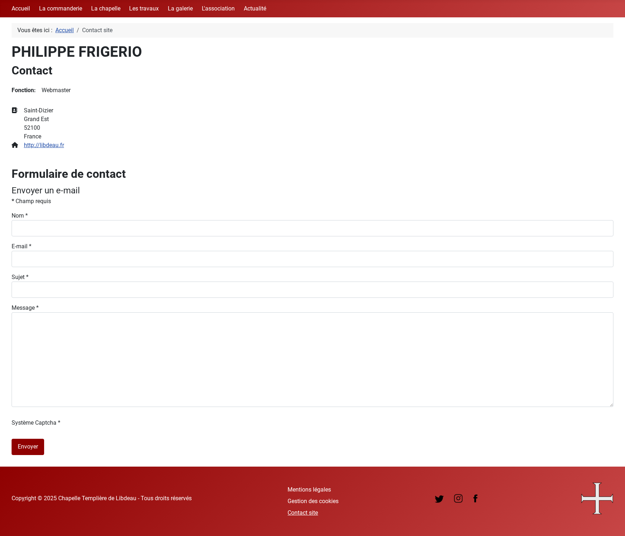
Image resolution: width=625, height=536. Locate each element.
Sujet (20, 277)
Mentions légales (309, 489)
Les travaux (144, 8)
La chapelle (105, 8)
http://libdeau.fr (44, 145)
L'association (218, 8)
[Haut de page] (612, 522)
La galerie (180, 8)
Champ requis (31, 201)
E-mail (21, 246)
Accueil (21, 8)
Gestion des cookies (313, 501)
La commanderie (60, 8)
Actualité (255, 8)
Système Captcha (36, 422)
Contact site (303, 512)
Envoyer (28, 446)
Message (25, 307)
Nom (20, 215)
